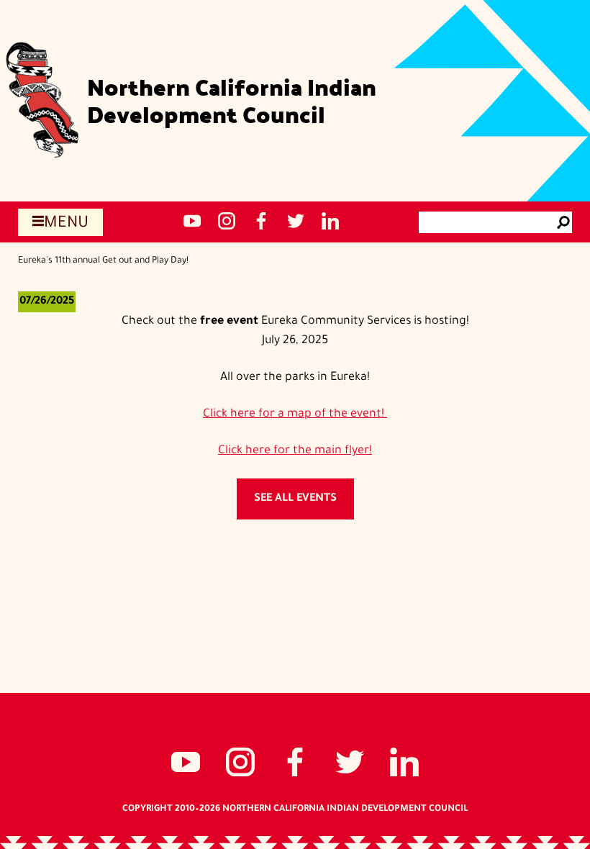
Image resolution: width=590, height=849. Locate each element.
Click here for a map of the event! (295, 414)
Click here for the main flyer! (295, 451)
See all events (295, 499)
